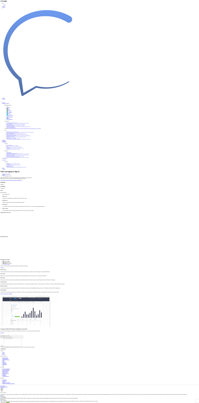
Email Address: (3, 336)
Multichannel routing (15, 125)
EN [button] (3, 3)
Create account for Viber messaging (6, 180)
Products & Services (5, 103)
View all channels (9, 119)
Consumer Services (5, 376)
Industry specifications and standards (8, 383)
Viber (9, 109)
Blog (3, 168)
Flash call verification (16, 133)
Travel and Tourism (5, 370)
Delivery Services (5, 371)
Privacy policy (2, 385)
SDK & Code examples (18, 154)
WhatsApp (10, 110)
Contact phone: (3, 337)
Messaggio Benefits (16, 166)
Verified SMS (4, 364)
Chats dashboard (16, 124)
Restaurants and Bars (5, 369)
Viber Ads (11, 137)
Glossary (15, 147)
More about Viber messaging (17, 180)
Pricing (3, 140)
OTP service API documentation (18, 153)
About (13, 163)
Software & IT (4, 372)
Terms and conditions (3, 386)
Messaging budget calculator (18, 135)
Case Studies (4, 158)
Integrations (4, 379)
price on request (7, 264)
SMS (9, 107)
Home (3, 102)
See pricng (2, 267)
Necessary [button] (2, 395)
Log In (3, 6)
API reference (9, 152)
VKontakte (10, 112)
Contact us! (2, 332)
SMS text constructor (17, 134)
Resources (4, 141)
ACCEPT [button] (7, 402)
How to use (13, 148)
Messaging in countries (16, 136)
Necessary (3, 396)
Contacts (10, 165)
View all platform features (11, 127)
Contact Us (2, 387)
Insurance (4, 374)
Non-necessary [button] (2, 399)
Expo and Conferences (6, 368)
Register (3, 7)
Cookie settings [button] (3, 402)
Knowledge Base (13, 145)
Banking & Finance (5, 373)
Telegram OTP (10, 115)
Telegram (9, 113)
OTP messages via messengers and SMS (19, 138)
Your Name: (2, 335)
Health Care (4, 375)
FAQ (14, 146)
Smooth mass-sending (18, 126)
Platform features (5, 357)
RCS (9, 118)
